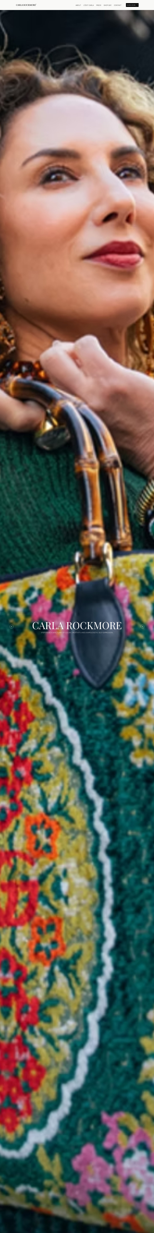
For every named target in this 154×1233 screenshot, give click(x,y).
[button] (117, 5)
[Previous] (11, 626)
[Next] (142, 626)
